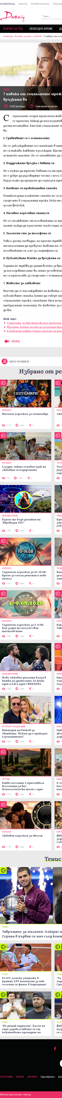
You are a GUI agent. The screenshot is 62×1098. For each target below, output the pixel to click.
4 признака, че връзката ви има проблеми (34, 323)
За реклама (6, 1076)
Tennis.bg (57, 4)
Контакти (32, 1076)
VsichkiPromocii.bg (40, 4)
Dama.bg (23, 4)
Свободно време (41, 28)
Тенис (52, 859)
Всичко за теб (13, 28)
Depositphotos (48, 1076)
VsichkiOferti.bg (7, 4)
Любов (37, 36)
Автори (20, 1076)
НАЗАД (15, 341)
